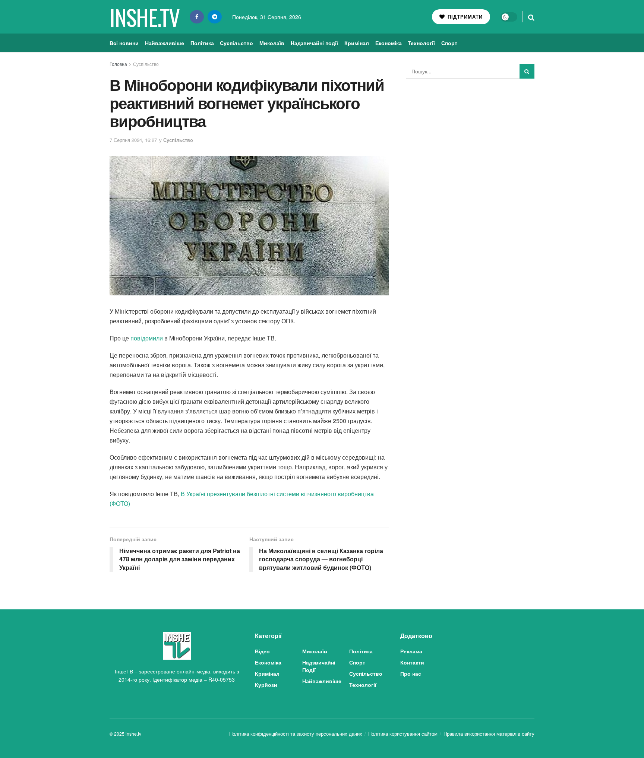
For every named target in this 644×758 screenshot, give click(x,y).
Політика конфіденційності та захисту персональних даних (295, 733)
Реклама (411, 651)
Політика (202, 43)
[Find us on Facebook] (197, 16)
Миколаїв (271, 43)
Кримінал (356, 43)
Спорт (449, 43)
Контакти (412, 662)
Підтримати (464, 16)
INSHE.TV (144, 17)
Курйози (266, 684)
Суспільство (236, 43)
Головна (118, 64)
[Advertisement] (470, 140)
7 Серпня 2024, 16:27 (133, 139)
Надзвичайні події (314, 43)
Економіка (388, 43)
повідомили (146, 338)
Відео (262, 651)
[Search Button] (531, 16)
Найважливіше (164, 43)
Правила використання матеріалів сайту (488, 733)
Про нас (410, 673)
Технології (421, 43)
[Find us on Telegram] (215, 16)
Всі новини (124, 43)
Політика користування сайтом (403, 733)
